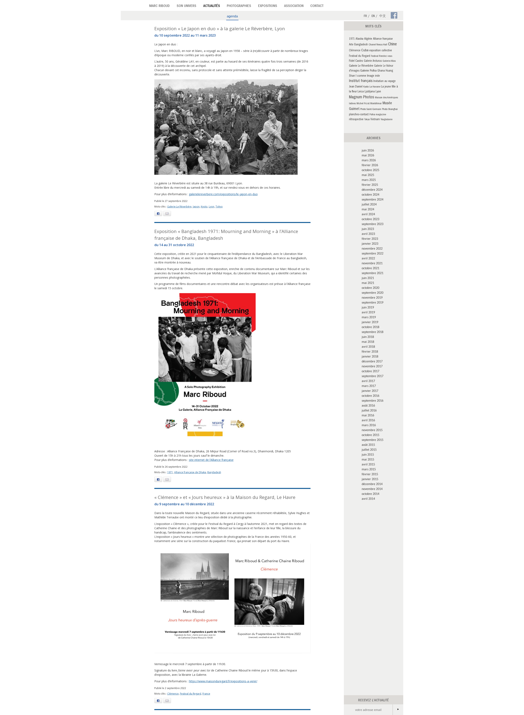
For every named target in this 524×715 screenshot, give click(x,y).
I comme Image (365, 76)
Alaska (359, 39)
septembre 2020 (372, 292)
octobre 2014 (370, 494)
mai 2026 (368, 155)
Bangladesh (214, 472)
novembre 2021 (372, 263)
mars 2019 (369, 317)
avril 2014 (368, 498)
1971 (170, 472)
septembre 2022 (372, 253)
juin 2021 (368, 278)
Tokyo (219, 206)
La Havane (374, 87)
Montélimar (376, 103)
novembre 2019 (372, 297)
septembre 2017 (372, 376)
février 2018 (370, 351)
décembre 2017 (372, 361)
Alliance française (383, 39)
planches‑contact (359, 114)
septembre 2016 (372, 400)
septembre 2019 (372, 302)
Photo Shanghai (390, 109)
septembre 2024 (372, 199)
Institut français (361, 81)
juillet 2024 (369, 204)
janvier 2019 (370, 322)
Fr (365, 16)
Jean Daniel (356, 87)
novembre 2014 (372, 489)
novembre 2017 (372, 366)
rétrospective (356, 119)
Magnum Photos (361, 97)
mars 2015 (369, 469)
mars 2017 (369, 386)
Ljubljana (370, 91)
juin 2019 (368, 307)
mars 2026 (369, 160)
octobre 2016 (370, 395)
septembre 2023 (372, 224)
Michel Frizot (363, 103)
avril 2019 (368, 312)
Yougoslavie (386, 119)
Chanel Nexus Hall (378, 45)
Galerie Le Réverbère (179, 206)
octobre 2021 (370, 268)
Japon (196, 206)
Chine (392, 44)
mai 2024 (368, 209)
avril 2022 (368, 258)
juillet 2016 (369, 410)
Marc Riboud (159, 6)
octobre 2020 (370, 288)
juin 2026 (368, 150)
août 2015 (368, 445)
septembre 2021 (372, 273)
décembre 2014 (372, 484)
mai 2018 (368, 342)
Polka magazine (377, 114)
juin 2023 (368, 229)
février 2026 (370, 165)
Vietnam (375, 119)
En (373, 16)
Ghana (381, 71)
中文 (382, 16)
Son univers (186, 6)
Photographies (239, 6)
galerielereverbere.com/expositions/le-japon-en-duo (223, 194)
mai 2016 (368, 415)
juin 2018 (368, 337)
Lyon (211, 206)
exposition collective (380, 50)
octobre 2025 (370, 170)
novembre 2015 (372, 430)
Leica (361, 91)
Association (294, 6)
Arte (351, 44)
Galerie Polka (368, 71)
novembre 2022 (372, 248)
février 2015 (370, 474)
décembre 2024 (372, 189)
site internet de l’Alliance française (211, 460)
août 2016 (368, 405)
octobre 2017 (370, 371)
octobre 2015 (370, 435)
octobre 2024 (370, 194)
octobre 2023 (370, 219)
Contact (316, 6)
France (206, 693)
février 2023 (370, 238)
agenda (232, 16)
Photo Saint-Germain (370, 109)
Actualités (211, 6)
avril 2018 (368, 346)
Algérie (368, 39)
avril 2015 (368, 464)
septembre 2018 (372, 332)
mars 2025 (369, 180)
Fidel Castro (356, 61)
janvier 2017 (370, 391)
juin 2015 (368, 454)
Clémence (173, 693)
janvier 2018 (370, 356)
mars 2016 (369, 425)
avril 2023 (368, 234)
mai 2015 (368, 459)
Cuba (364, 51)
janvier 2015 (370, 479)
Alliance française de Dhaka (190, 472)
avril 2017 (368, 381)
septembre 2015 (372, 440)
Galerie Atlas (389, 61)
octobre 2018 (370, 327)
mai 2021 (368, 283)
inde (377, 76)
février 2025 (370, 185)
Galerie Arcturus (373, 61)
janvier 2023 (370, 243)
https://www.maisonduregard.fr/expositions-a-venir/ (223, 681)
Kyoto (204, 206)
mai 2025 (368, 175)
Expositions (267, 6)
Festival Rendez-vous (381, 56)
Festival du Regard (190, 693)
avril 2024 (368, 214)
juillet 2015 (369, 449)
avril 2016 (368, 420)
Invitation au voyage (384, 81)
